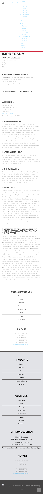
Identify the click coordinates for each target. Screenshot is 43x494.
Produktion (24, 12)
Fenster (24, 26)
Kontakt (23, 47)
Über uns (23, 4)
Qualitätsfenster (24, 14)
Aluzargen (25, 34)
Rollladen (24, 28)
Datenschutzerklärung (32, 485)
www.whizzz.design (8, 113)
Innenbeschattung (24, 36)
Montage (24, 16)
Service (23, 43)
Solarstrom (24, 21)
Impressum (19, 485)
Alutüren (24, 38)
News (23, 45)
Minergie (24, 19)
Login (21, 489)
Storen (24, 30)
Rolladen (21, 367)
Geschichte (24, 6)
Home (23, 1)
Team (24, 8)
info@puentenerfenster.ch (21, 344)
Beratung (24, 10)
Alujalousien (24, 32)
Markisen (24, 40)
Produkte (23, 23)
